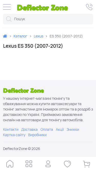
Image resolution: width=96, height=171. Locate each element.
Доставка (29, 129)
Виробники (37, 135)
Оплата (46, 129)
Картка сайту (14, 135)
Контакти (10, 129)
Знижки (73, 129)
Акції (60, 129)
